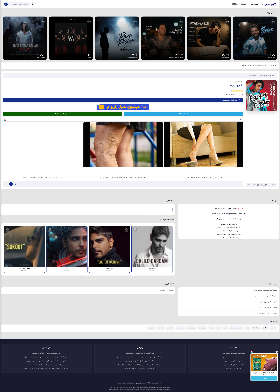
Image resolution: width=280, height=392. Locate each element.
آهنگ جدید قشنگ (236, 328)
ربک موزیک (273, 66)
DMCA (234, 4)
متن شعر (151, 328)
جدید (211, 328)
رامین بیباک (180, 328)
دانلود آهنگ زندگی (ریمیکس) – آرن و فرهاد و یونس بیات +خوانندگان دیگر (140, 365)
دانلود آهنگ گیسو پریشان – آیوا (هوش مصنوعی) (46, 353)
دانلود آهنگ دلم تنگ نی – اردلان (267, 308)
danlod (265, 328)
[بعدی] (15, 184)
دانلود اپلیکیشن (131, 383)
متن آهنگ (170, 328)
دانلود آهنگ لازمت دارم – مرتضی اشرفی (265, 290)
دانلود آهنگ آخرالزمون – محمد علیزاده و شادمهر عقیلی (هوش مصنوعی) (46, 357)
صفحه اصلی (254, 4)
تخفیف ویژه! (264, 378)
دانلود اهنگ (191, 328)
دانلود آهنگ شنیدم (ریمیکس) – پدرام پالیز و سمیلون (140, 368)
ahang (273, 328)
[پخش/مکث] (11, 184)
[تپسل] (98, 105)
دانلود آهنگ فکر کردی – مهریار (268, 313)
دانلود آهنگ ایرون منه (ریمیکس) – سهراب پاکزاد (140, 353)
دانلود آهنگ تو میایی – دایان (268, 302)
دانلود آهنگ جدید (157, 383)
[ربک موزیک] (269, 4)
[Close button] (277, 352)
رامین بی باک (220, 219)
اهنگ (225, 328)
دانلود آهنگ (202, 328)
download (256, 328)
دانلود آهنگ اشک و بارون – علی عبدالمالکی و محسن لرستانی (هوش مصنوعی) (46, 368)
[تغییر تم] (33, 4)
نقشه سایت (121, 383)
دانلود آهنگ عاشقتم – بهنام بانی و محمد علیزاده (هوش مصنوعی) (46, 361)
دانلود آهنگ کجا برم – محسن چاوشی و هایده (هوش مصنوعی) (46, 365)
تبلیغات (243, 4)
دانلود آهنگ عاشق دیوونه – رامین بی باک (262, 75)
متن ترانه (160, 328)
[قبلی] (6, 184)
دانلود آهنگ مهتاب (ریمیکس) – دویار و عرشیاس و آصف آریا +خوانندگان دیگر (140, 357)
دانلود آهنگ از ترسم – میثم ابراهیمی (266, 296)
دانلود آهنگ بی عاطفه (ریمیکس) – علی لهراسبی (140, 361)
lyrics (247, 328)
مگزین (138, 383)
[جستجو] (6, 4)
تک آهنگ (270, 185)
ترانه (218, 328)
